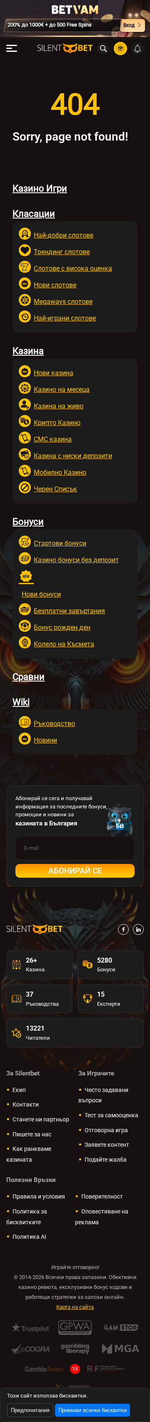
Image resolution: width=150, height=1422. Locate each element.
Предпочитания (30, 1410)
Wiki (21, 702)
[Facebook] (123, 929)
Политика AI (29, 1236)
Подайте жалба (106, 1159)
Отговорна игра (106, 1130)
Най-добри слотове (63, 235)
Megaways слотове (63, 302)
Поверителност (102, 1196)
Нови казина (53, 373)
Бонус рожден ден (62, 627)
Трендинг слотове (62, 252)
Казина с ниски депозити (73, 456)
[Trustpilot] (30, 1327)
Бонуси (28, 522)
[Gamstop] (120, 1327)
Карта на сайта (75, 1307)
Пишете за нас (31, 1134)
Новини (45, 740)
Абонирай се (75, 871)
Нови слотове (55, 285)
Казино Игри (39, 188)
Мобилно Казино (60, 472)
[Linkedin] (138, 929)
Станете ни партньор (40, 1119)
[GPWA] (75, 1327)
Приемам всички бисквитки (92, 1410)
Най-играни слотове (65, 318)
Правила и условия (38, 1196)
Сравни (28, 677)
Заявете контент (107, 1144)
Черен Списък (55, 489)
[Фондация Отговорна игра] (105, 1369)
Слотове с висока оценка (73, 268)
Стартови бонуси (60, 543)
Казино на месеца (62, 389)
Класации (33, 214)
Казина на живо (58, 406)
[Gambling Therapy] (75, 1348)
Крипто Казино (57, 423)
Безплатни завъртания (69, 611)
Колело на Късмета (64, 644)
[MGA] (120, 1348)
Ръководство (54, 724)
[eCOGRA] (30, 1348)
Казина (28, 351)
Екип (19, 1090)
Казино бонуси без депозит (76, 560)
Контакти (25, 1104)
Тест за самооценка (111, 1115)
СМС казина (53, 439)
